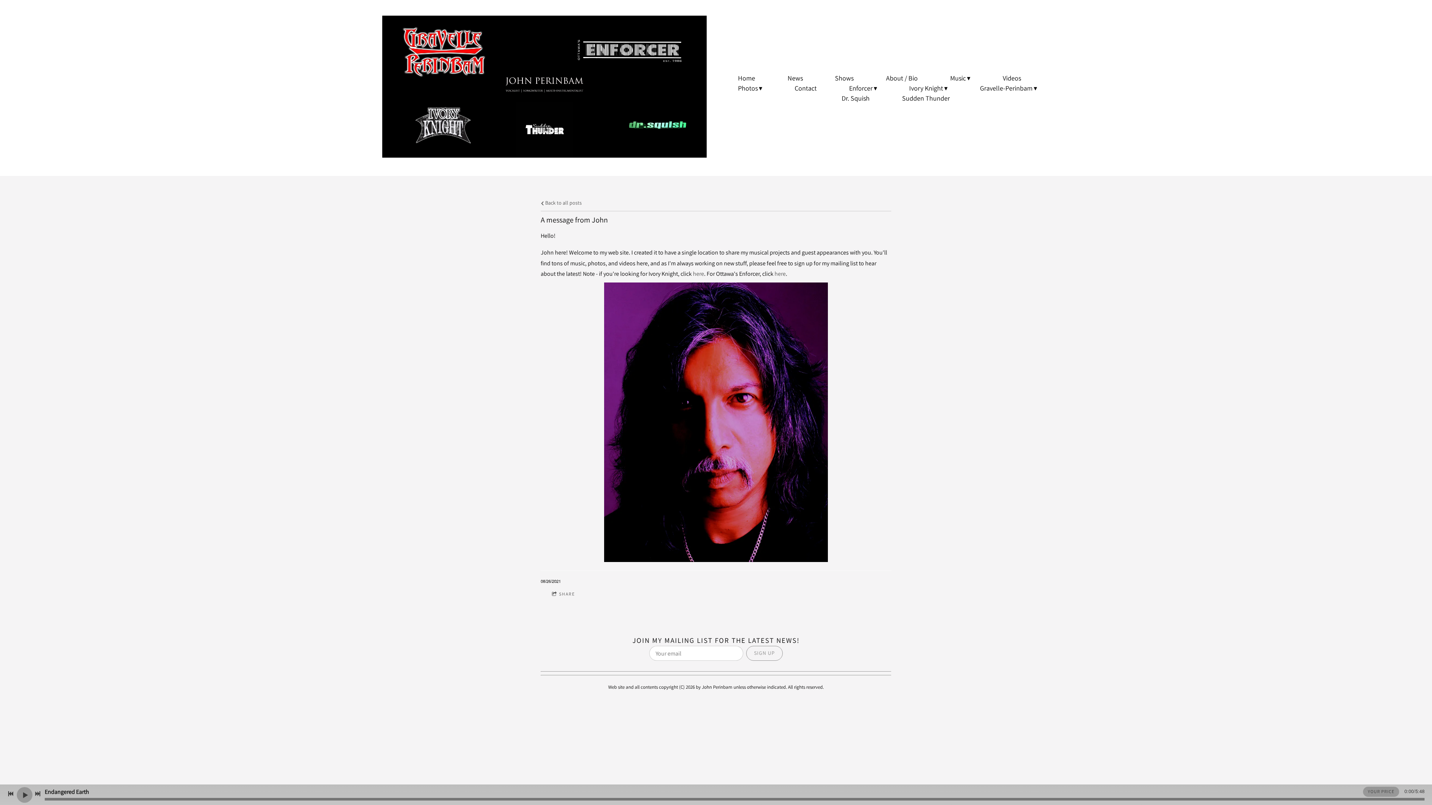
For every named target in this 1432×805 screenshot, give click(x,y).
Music (958, 78)
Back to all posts (563, 202)
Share (567, 594)
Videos (1012, 78)
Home (746, 78)
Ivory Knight (926, 88)
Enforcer (861, 88)
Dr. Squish (856, 98)
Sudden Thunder (926, 98)
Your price (1381, 791)
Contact (806, 88)
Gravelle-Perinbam (1006, 88)
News (795, 78)
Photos (748, 88)
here (698, 274)
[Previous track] (10, 793)
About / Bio (902, 78)
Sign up (764, 653)
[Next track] (37, 793)
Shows (844, 78)
